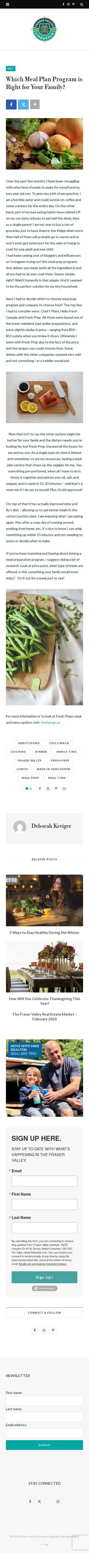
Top (45, 1544)
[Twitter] (23, 104)
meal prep (30, 777)
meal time (57, 777)
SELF (11, 68)
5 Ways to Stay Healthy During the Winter (44, 932)
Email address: (16, 1425)
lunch (22, 769)
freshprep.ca (50, 722)
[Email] (64, 788)
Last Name (21, 1217)
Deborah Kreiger (51, 826)
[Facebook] (11, 104)
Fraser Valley (30, 760)
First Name (21, 1194)
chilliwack (59, 743)
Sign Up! (44, 1277)
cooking (18, 751)
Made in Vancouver (53, 769)
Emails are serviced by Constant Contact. (43, 1264)
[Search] (81, 4)
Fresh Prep (60, 760)
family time (66, 751)
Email (17, 1171)
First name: (14, 1393)
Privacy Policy (70, 1536)
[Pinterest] (56, 788)
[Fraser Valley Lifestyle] (44, 29)
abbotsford (29, 743)
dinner (41, 751)
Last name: (14, 1409)
